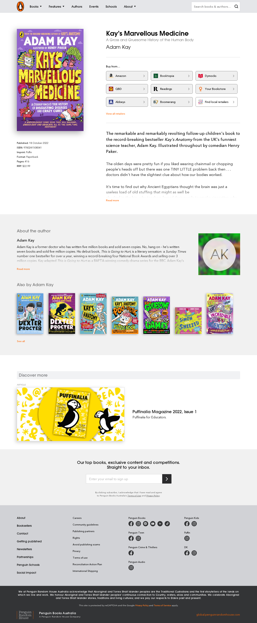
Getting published (29, 541)
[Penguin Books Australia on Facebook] (131, 523)
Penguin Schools (28, 565)
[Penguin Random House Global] (28, 614)
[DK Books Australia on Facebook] (187, 553)
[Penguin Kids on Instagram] (194, 523)
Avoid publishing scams (86, 544)
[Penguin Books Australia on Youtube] (152, 523)
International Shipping (85, 571)
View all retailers (115, 113)
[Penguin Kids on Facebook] (187, 523)
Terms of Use (134, 495)
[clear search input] (236, 7)
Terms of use (80, 557)
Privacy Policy (153, 495)
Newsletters (24, 549)
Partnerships (25, 557)
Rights (76, 538)
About (21, 518)
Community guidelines (85, 524)
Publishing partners (83, 531)
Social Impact (26, 572)
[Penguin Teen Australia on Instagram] (138, 538)
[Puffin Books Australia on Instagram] (187, 538)
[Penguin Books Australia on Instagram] (138, 523)
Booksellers (24, 525)
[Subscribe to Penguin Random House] (166, 479)
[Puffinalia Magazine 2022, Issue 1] (70, 414)
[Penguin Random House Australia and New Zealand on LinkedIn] (160, 523)
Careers (77, 518)
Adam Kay (118, 47)
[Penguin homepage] (20, 6)
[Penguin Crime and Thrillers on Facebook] (131, 553)
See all (21, 341)
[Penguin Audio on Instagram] (131, 567)
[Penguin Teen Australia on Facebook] (131, 538)
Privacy (76, 551)
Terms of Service (162, 605)
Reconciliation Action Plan (87, 564)
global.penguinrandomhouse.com (218, 614)
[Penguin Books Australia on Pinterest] (145, 523)
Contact (22, 533)
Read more (112, 200)
